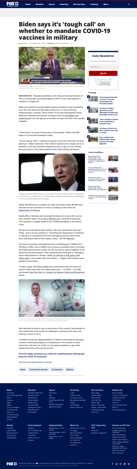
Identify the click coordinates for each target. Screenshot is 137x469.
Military (70, 369)
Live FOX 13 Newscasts (120, 395)
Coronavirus (57, 369)
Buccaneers (53, 393)
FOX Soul (115, 402)
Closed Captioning (76, 438)
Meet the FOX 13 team (77, 428)
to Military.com (53, 219)
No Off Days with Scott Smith (56, 401)
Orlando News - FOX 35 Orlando (56, 429)
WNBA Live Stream (118, 450)
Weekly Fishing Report (56, 404)
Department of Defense (29, 210)
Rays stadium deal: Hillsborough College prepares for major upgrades (97, 187)
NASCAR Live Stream (119, 437)
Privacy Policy (105, 83)
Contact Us (73, 445)
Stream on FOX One (121, 425)
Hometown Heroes (76, 398)
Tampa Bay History (97, 410)
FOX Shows (31, 435)
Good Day (74, 390)
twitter (116, 464)
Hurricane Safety (33, 405)
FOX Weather (32, 412)
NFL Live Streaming (118, 428)
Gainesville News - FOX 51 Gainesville (57, 433)
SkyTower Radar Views (35, 393)
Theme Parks (95, 402)
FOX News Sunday (13, 415)
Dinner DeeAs (95, 398)
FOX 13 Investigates (13, 407)
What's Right (95, 393)
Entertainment (34, 425)
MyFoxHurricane (33, 410)
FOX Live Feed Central (119, 405)
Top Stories (10, 393)
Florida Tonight (96, 395)
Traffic (72, 393)
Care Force (94, 412)
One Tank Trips (96, 400)
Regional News (55, 425)
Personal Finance (12, 433)
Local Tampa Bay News (14, 395)
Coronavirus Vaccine (38, 369)
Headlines (31, 428)
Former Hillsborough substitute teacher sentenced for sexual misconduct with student (97, 170)
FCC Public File (75, 440)
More (106, 4)
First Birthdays (74, 405)
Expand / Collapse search (129, 4)
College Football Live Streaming (119, 431)
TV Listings (73, 430)
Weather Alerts (33, 402)
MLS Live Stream (117, 453)
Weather (32, 390)
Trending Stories (33, 433)
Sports (52, 390)
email (128, 464)
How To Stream (117, 393)
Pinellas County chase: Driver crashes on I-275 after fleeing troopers (97, 197)
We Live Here (97, 390)
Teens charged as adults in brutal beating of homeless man (108, 121)
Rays (50, 395)
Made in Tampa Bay (97, 405)
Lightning (52, 398)
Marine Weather (33, 400)
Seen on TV (10, 412)
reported (70, 238)
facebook (112, 464)
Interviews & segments (98, 433)
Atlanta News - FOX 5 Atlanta (56, 437)
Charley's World (75, 395)
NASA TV (115, 407)
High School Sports (55, 407)
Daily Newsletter (12, 417)
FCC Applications (75, 443)
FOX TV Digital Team (34, 43)
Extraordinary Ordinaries (78, 400)
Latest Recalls (11, 430)
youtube (124, 464)
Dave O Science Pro (76, 407)
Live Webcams (32, 398)
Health (9, 402)
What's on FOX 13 (34, 438)
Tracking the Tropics (34, 407)
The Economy (11, 435)
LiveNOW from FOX (118, 398)
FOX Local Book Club (35, 430)
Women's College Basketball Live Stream (119, 447)
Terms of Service (104, 85)
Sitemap (9, 419)
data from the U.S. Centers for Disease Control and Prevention (56, 272)
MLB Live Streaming (118, 435)
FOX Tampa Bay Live (119, 410)
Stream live (94, 430)
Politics (9, 405)
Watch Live (117, 390)
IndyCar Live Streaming (119, 440)
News (43, 43)
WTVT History (74, 435)
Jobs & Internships (76, 433)
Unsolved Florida (12, 410)
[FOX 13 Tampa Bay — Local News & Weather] (13, 4)
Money (10, 425)
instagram (120, 464)
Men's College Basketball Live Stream (120, 443)
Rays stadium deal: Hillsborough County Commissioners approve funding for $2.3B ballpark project (96, 159)
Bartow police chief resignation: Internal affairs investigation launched (97, 178)
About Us (74, 425)
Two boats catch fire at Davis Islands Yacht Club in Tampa (108, 130)
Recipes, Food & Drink (98, 407)
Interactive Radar (33, 395)
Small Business (11, 438)
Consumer (10, 400)
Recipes (72, 402)
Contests (31, 440)
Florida (9, 398)
